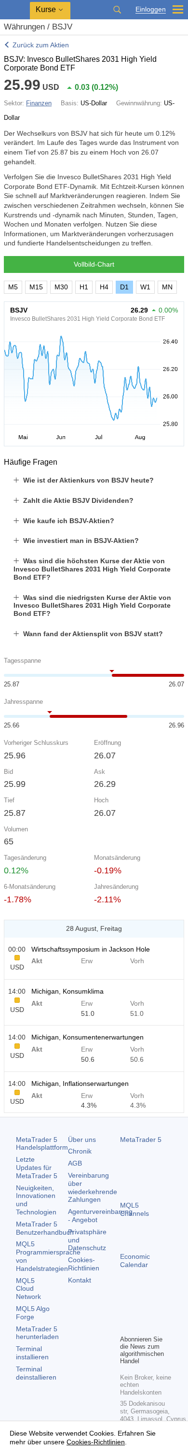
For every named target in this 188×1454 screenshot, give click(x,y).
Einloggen (150, 9)
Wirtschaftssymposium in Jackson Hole (90, 949)
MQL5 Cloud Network (28, 1289)
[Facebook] (126, 1310)
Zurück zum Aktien (41, 45)
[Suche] (117, 9)
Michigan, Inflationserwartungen (80, 1083)
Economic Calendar (135, 1261)
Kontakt (79, 1280)
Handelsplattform (42, 1144)
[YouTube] (126, 1326)
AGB (75, 1163)
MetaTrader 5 (140, 1139)
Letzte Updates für (36, 1167)
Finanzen (39, 103)
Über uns (82, 1139)
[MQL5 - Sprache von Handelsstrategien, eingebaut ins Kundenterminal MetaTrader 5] (15, 10)
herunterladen (37, 1333)
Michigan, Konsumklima (67, 991)
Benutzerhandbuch (45, 1228)
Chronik (80, 1151)
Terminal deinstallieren (36, 1373)
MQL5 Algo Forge (33, 1313)
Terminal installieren (32, 1353)
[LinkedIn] (141, 1326)
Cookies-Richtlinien (83, 1264)
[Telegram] (141, 1310)
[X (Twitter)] (156, 1310)
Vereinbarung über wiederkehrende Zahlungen (92, 1187)
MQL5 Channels (134, 1209)
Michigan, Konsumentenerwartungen (87, 1037)
